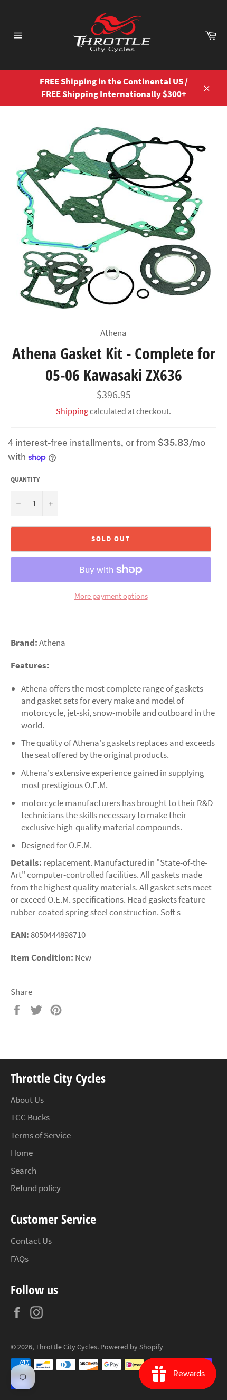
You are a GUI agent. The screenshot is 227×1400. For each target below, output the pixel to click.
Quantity (25, 479)
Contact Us (31, 1240)
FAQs (20, 1258)
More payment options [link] (111, 596)
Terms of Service (41, 1135)
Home (22, 1152)
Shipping (72, 411)
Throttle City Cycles (66, 1347)
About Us (27, 1100)
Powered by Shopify (131, 1347)
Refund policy (36, 1188)
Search (23, 1170)
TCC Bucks (30, 1117)
